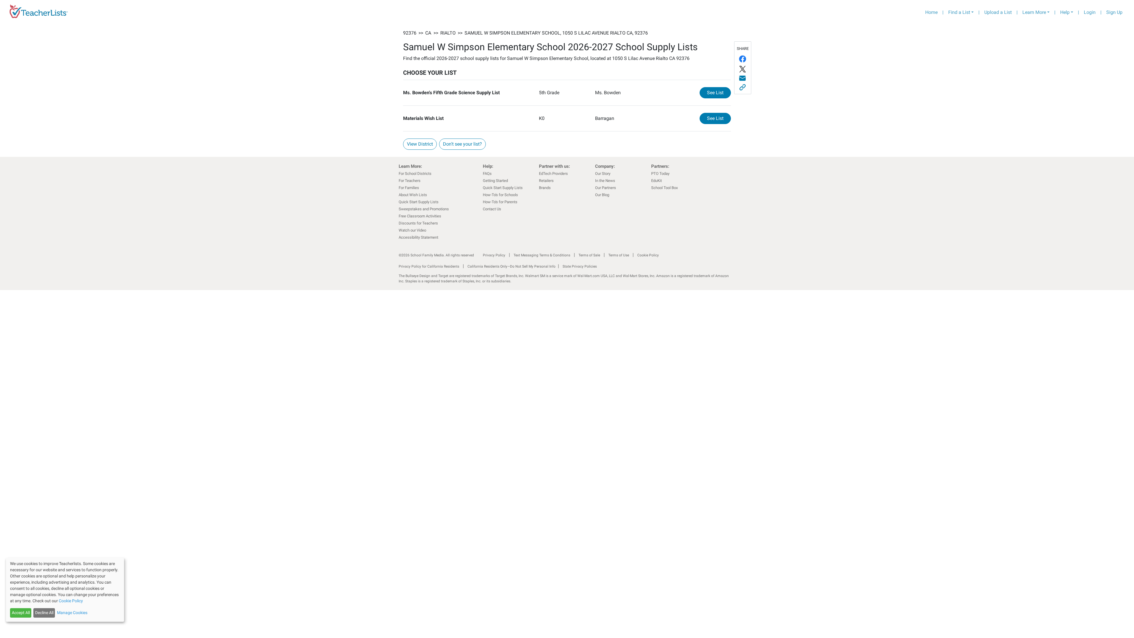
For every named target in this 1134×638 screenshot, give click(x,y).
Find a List (959, 12)
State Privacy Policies (580, 266)
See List (719, 92)
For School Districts (415, 173)
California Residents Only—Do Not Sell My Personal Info (511, 266)
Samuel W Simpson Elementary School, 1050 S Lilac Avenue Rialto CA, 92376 (556, 33)
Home (931, 12)
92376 (409, 33)
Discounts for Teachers (418, 223)
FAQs (487, 173)
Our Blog (602, 195)
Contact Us (492, 209)
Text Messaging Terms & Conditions (542, 255)
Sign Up (1114, 12)
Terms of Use (618, 255)
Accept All (21, 612)
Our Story (602, 173)
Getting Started (495, 180)
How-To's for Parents (500, 202)
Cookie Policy (648, 255)
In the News (605, 180)
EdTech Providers (553, 173)
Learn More (1034, 12)
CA (428, 33)
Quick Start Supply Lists (419, 202)
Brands (545, 187)
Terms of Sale (589, 255)
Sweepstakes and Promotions (424, 209)
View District (420, 144)
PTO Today (660, 173)
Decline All (44, 612)
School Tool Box (664, 187)
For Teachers (410, 180)
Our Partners (605, 187)
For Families (409, 187)
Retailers (546, 180)
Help (1065, 12)
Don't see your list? (462, 144)
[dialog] (65, 590)
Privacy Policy (494, 255)
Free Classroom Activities (420, 216)
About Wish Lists (413, 195)
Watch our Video (412, 230)
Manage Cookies (72, 612)
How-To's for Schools (500, 195)
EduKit (656, 180)
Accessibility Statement (418, 237)
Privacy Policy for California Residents (429, 266)
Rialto (448, 33)
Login (1090, 12)
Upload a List (998, 12)
